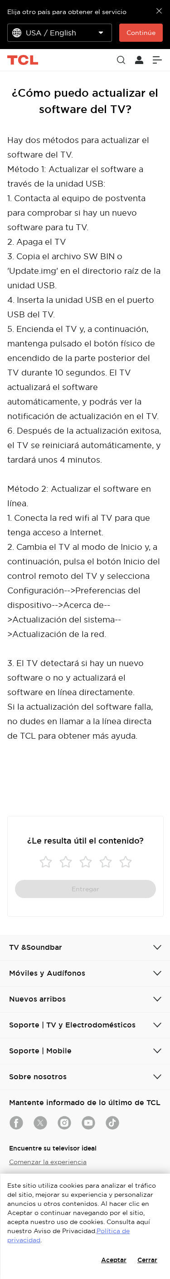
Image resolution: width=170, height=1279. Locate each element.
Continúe (140, 33)
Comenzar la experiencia (48, 1162)
